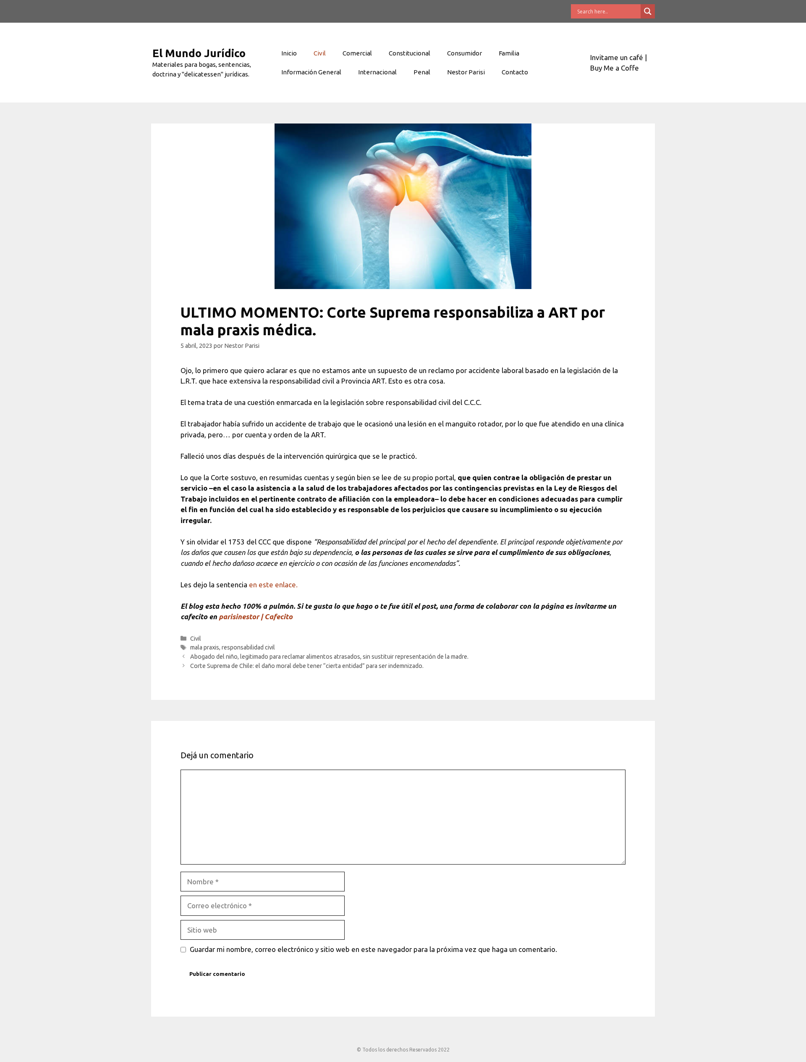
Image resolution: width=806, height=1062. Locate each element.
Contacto (515, 72)
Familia (509, 53)
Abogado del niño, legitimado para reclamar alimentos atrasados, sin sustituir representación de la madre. (329, 656)
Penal (421, 72)
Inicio (289, 53)
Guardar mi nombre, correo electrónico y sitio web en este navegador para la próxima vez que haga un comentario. (373, 949)
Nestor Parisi (466, 72)
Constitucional (409, 53)
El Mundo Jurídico (199, 53)
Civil (320, 53)
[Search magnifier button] (648, 11)
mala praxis (204, 647)
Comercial (357, 53)
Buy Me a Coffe (614, 68)
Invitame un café (616, 57)
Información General (311, 72)
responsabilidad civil (248, 647)
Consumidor (464, 53)
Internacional (377, 72)
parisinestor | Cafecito (256, 616)
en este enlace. (273, 585)
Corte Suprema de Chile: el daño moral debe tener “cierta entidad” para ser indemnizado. (307, 665)
